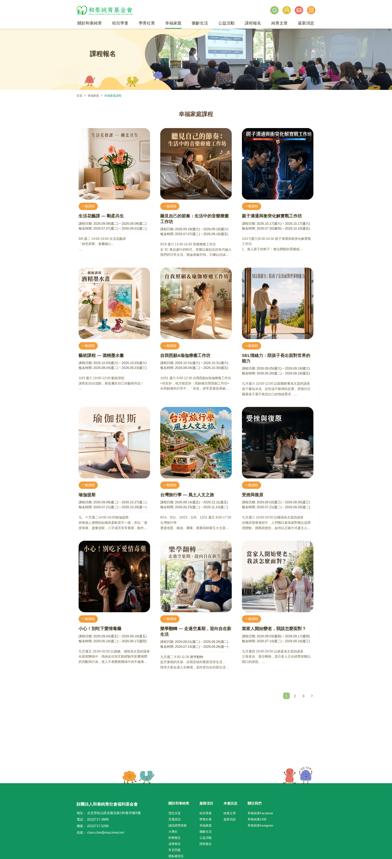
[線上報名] (311, 10)
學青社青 (205, 819)
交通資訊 (174, 819)
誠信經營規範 (177, 825)
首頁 (79, 95)
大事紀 (173, 831)
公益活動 (205, 837)
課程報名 (205, 844)
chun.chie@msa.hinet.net (105, 832)
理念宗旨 (174, 813)
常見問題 (174, 850)
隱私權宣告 (176, 856)
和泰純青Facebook (260, 813)
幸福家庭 (93, 95)
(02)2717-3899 (98, 819)
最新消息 (230, 819)
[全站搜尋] (274, 10)
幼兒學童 (205, 813)
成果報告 (174, 844)
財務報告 (174, 837)
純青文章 (230, 813)
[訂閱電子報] (299, 10)
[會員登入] (286, 10)
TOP (297, 775)
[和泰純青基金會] (104, 10)
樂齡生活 (205, 831)
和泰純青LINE (257, 819)
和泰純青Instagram (260, 825)
